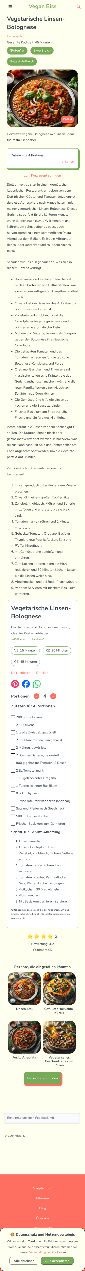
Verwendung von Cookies (45, 1252)
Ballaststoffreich (22, 61)
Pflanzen (42, 1198)
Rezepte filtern (42, 1188)
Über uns (42, 1218)
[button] (78, 6)
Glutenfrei (17, 50)
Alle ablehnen (24, 1261)
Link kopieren (20, 672)
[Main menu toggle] (10, 6)
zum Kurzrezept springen (42, 175)
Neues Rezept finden (42, 1078)
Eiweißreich (42, 50)
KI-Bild (67, 119)
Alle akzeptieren (57, 1261)
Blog (42, 1208)
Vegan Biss (42, 6)
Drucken (42, 672)
